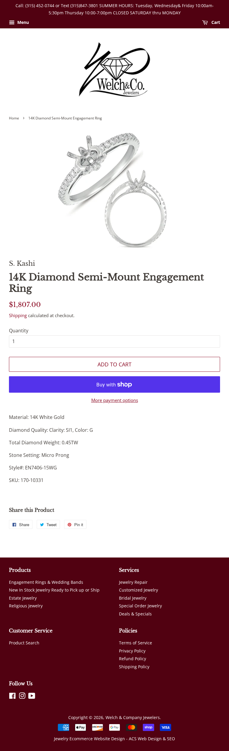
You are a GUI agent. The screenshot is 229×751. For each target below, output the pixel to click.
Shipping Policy (134, 666)
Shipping (18, 315)
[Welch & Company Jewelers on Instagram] (22, 697)
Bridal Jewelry (132, 598)
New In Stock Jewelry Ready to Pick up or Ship (54, 590)
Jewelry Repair (133, 582)
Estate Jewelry (23, 598)
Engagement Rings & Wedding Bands (46, 582)
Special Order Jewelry (140, 606)
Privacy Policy (132, 651)
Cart (215, 22)
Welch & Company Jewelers (133, 717)
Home (14, 118)
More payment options (114, 400)
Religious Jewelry (26, 606)
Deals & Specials (135, 614)
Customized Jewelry (138, 590)
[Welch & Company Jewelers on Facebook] (12, 697)
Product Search (24, 643)
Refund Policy (132, 658)
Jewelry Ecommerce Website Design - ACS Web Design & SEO (114, 738)
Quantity (18, 330)
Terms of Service (135, 643)
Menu (22, 22)
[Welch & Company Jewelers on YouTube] (31, 697)
